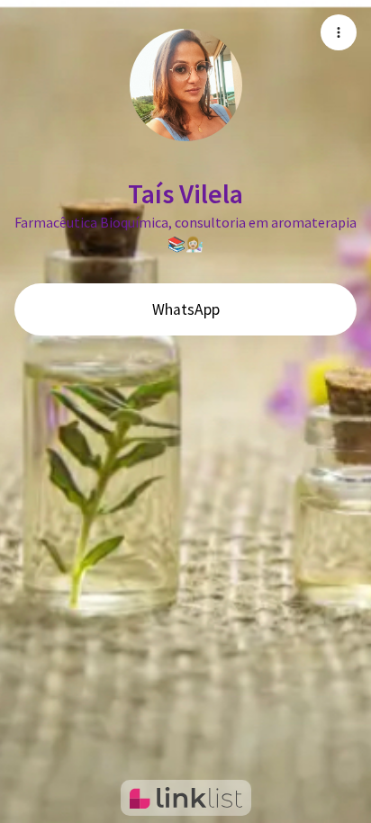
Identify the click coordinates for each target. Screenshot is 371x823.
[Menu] (339, 32)
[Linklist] (186, 798)
